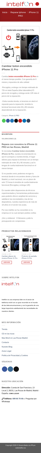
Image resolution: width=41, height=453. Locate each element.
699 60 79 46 (18, 399)
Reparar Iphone (18, 12)
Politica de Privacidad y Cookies (15, 355)
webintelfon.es (20, 448)
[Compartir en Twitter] (12, 121)
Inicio (4, 12)
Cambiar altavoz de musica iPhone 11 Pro (9, 257)
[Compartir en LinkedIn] (24, 121)
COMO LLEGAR (14, 393)
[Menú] (3, 4)
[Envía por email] (16, 121)
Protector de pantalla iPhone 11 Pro (29, 257)
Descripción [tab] (7, 134)
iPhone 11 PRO (14, 115)
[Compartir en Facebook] (8, 121)
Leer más (6, 262)
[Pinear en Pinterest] (20, 121)
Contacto (5, 342)
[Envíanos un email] (16, 369)
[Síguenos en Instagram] (10, 369)
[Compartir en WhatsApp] (4, 121)
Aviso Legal (6, 351)
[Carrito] (37, 4)
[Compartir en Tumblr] (28, 121)
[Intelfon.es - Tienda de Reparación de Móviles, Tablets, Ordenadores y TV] (20, 4)
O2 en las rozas (8, 334)
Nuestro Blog (7, 347)
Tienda (4, 329)
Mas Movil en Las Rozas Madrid (15, 338)
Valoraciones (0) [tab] (9, 139)
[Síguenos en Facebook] (4, 369)
